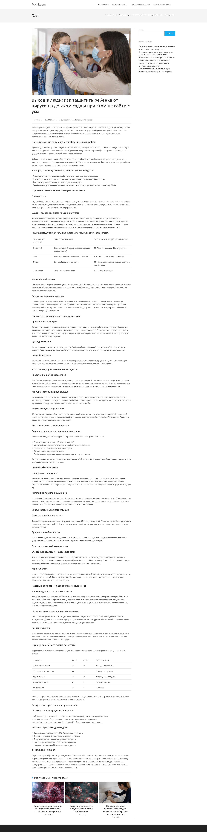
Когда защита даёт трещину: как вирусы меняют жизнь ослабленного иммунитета (48, 809)
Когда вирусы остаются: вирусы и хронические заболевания (81, 809)
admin (37, 120)
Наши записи (66, 120)
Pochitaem (39, 4)
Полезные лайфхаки (83, 120)
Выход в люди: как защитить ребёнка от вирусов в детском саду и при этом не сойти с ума (152, 15)
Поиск (141, 30)
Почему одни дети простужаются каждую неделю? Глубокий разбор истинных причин (115, 810)
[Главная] (104, 15)
